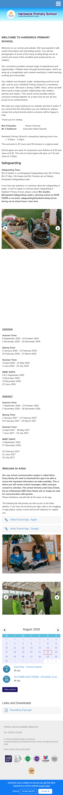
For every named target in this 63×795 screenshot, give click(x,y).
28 (15, 639)
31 (39, 639)
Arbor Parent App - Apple (23, 519)
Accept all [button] (45, 791)
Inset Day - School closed (28, 667)
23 (56, 652)
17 (6, 652)
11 (15, 648)
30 (31, 639)
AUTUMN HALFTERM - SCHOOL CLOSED (38, 677)
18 (15, 652)
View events (10, 689)
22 (48, 652)
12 (23, 648)
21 (39, 652)
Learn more (44, 786)
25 (15, 656)
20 (31, 652)
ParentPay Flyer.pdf (20, 710)
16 (56, 648)
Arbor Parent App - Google (24, 528)
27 (6, 639)
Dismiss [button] (16, 791)
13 (31, 648)
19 (23, 652)
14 (39, 648)
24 (6, 656)
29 (23, 639)
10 (6, 648)
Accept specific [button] (28, 791)
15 (48, 648)
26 (23, 656)
